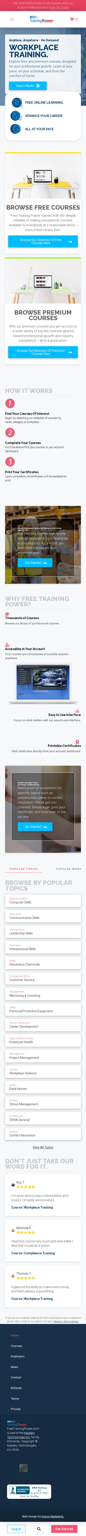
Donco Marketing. (53, 1516)
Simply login (41, 807)
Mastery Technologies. (66, 1321)
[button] (12, 19)
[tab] (23, 869)
